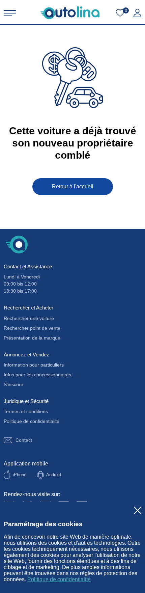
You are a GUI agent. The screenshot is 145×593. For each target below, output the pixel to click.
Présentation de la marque (32, 338)
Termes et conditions (26, 411)
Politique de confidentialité (59, 579)
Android (53, 474)
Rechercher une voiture (29, 318)
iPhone (19, 474)
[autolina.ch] (69, 12)
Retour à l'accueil (72, 186)
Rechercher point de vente (32, 328)
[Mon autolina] (137, 13)
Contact (24, 440)
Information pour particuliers (34, 365)
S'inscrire (13, 384)
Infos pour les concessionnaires (37, 374)
